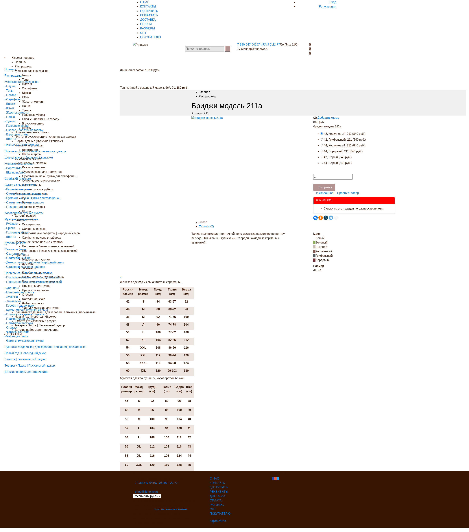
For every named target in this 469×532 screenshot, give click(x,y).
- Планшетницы (15, 206)
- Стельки (11, 327)
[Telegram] (331, 218)
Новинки (20, 62)
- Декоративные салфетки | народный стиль (34, 262)
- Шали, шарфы (15, 172)
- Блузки (10, 86)
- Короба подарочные (19, 305)
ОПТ (143, 32)
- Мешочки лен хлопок (19, 292)
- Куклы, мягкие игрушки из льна (26, 310)
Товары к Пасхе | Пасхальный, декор (30, 365)
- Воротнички (13, 168)
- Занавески (13, 301)
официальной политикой (170, 509)
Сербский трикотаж (18, 178)
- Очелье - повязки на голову (24, 130)
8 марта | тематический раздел (25, 359)
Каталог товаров (22, 57)
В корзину (325, 187)
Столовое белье (16, 249)
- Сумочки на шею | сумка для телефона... (33, 198)
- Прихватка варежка (19, 323)
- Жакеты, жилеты (17, 112)
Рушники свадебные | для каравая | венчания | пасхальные (45, 346)
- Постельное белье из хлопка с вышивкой (33, 281)
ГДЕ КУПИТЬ (149, 10)
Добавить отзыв (328, 117)
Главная (204, 92)
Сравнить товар (347, 193)
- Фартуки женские (17, 331)
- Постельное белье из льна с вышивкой (32, 277)
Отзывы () (206, 226)
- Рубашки (11, 223)
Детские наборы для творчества (26, 371)
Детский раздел (15, 243)
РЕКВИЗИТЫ (149, 15)
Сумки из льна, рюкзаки (20, 184)
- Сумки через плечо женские (24, 202)
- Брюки (10, 103)
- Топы (9, 90)
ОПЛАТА (146, 24)
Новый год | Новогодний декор (25, 353)
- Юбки (9, 108)
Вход (332, 2)
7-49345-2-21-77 (269, 44)
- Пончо (10, 116)
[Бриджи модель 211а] (207, 117)
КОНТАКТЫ (148, 6)
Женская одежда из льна (21, 81)
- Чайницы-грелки (16, 336)
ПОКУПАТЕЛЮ (150, 37)
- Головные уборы (17, 125)
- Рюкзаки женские (17, 189)
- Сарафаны (13, 99)
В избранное (324, 193)
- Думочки (11, 296)
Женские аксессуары (19, 163)
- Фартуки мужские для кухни (24, 340)
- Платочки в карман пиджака (24, 314)
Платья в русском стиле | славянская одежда (35, 151)
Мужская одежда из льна (21, 219)
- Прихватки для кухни (20, 318)
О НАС (144, 2)
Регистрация (327, 6)
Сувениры (12, 288)
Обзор (203, 222)
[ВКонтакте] (315, 218)
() (344, 133)
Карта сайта (218, 520)
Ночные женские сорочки (22, 145)
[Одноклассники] (320, 218)
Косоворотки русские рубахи (24, 213)
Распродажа (13, 75)
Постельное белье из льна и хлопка (29, 273)
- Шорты (10, 138)
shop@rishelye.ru (256, 48)
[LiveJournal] (326, 218)
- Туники (10, 121)
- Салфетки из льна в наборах (25, 266)
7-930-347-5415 (247, 44)
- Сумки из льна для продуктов (25, 193)
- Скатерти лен (15, 253)
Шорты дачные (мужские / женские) (29, 157)
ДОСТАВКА (148, 19)
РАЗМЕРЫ (147, 28)
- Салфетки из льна (18, 258)
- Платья (10, 95)
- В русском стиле (16, 134)
